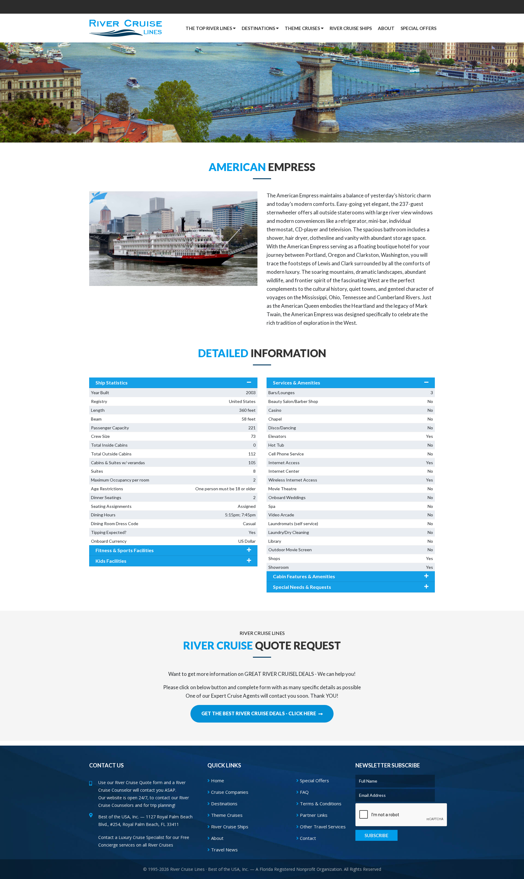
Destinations (223, 803)
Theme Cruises (226, 815)
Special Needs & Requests (302, 587)
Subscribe (376, 835)
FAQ (304, 792)
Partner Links (313, 815)
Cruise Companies (229, 792)
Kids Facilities (111, 561)
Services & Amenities (296, 382)
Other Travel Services (322, 827)
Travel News (224, 850)
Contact (307, 838)
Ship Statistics (112, 382)
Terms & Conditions (320, 803)
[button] (418, 28)
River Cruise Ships (351, 28)
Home (217, 780)
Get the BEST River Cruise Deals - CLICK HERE (259, 713)
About (216, 838)
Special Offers (314, 780)
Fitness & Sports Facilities (125, 550)
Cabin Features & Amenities (304, 576)
